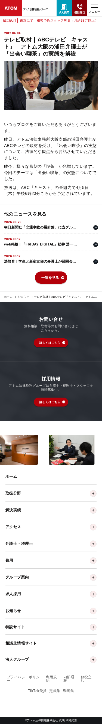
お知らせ (23, 297)
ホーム (8, 297)
